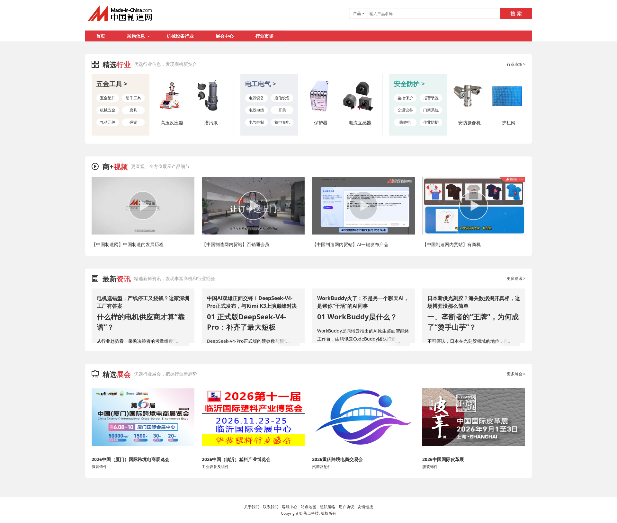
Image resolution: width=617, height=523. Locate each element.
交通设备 (405, 110)
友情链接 (365, 507)
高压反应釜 (172, 123)
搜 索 (516, 13)
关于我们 (251, 507)
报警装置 (431, 98)
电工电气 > (260, 83)
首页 (100, 36)
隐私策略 (327, 507)
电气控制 (256, 122)
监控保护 (405, 98)
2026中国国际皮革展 (443, 459)
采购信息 (136, 36)
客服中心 (289, 507)
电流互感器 (360, 123)
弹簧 (133, 122)
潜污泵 (211, 123)
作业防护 (431, 122)
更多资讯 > (516, 278)
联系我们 (270, 507)
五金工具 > (111, 83)
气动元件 (107, 122)
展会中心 (225, 36)
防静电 (405, 122)
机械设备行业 (180, 36)
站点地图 (308, 507)
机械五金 (107, 110)
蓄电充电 (282, 122)
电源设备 (256, 98)
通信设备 (282, 98)
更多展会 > (516, 374)
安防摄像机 (469, 123)
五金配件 (107, 98)
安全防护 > (409, 83)
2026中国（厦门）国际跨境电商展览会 (130, 459)
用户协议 (346, 507)
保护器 (320, 123)
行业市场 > (516, 64)
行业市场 (264, 36)
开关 (282, 110)
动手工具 (133, 98)
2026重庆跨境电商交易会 (337, 459)
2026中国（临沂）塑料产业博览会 (236, 459)
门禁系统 (431, 110)
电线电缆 (256, 110)
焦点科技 (311, 513)
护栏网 (508, 123)
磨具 (133, 110)
